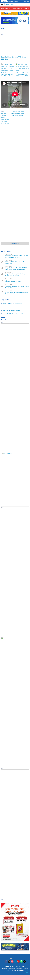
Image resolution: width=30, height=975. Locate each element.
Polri (19, 307)
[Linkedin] (15, 961)
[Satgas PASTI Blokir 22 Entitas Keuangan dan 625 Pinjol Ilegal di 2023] (22, 67)
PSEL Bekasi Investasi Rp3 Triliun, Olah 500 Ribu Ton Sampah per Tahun (16, 256)
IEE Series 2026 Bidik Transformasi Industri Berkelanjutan (16, 262)
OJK (10, 303)
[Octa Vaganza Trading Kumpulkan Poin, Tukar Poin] (15, 946)
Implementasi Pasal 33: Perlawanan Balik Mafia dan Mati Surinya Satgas (15, 280)
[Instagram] (12, 961)
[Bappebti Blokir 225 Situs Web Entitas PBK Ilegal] (15, 44)
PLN (24, 307)
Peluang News (20, 970)
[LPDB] (15, 478)
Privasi (23, 966)
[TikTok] (24, 961)
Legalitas (18, 966)
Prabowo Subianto (15, 310)
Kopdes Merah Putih (7, 313)
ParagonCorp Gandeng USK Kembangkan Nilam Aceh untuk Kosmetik (16, 274)
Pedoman (4, 968)
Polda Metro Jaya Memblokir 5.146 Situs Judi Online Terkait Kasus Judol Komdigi (7, 74)
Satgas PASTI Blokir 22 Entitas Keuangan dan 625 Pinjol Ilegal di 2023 (22, 74)
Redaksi (12, 966)
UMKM (4, 303)
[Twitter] (9, 961)
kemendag (5, 310)
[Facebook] (6, 961)
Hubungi (26, 968)
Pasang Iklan (11, 968)
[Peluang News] (9, 5)
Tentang (7, 966)
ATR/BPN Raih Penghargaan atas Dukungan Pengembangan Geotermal (16, 293)
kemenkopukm (18, 303)
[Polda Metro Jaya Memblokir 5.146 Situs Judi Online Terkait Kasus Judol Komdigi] (7, 67)
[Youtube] (18, 961)
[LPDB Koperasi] (15, 20)
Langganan (19, 968)
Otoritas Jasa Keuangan (8, 307)
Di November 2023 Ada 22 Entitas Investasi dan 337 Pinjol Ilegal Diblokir (18, 113)
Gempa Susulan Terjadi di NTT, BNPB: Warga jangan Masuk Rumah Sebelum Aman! (17, 268)
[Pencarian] (28, 4)
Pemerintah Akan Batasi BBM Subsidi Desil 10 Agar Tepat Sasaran (17, 287)
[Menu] (2, 4)
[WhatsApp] (21, 961)
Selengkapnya (15, 243)
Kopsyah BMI (19, 313)
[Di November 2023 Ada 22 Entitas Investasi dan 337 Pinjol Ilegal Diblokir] (5, 175)
